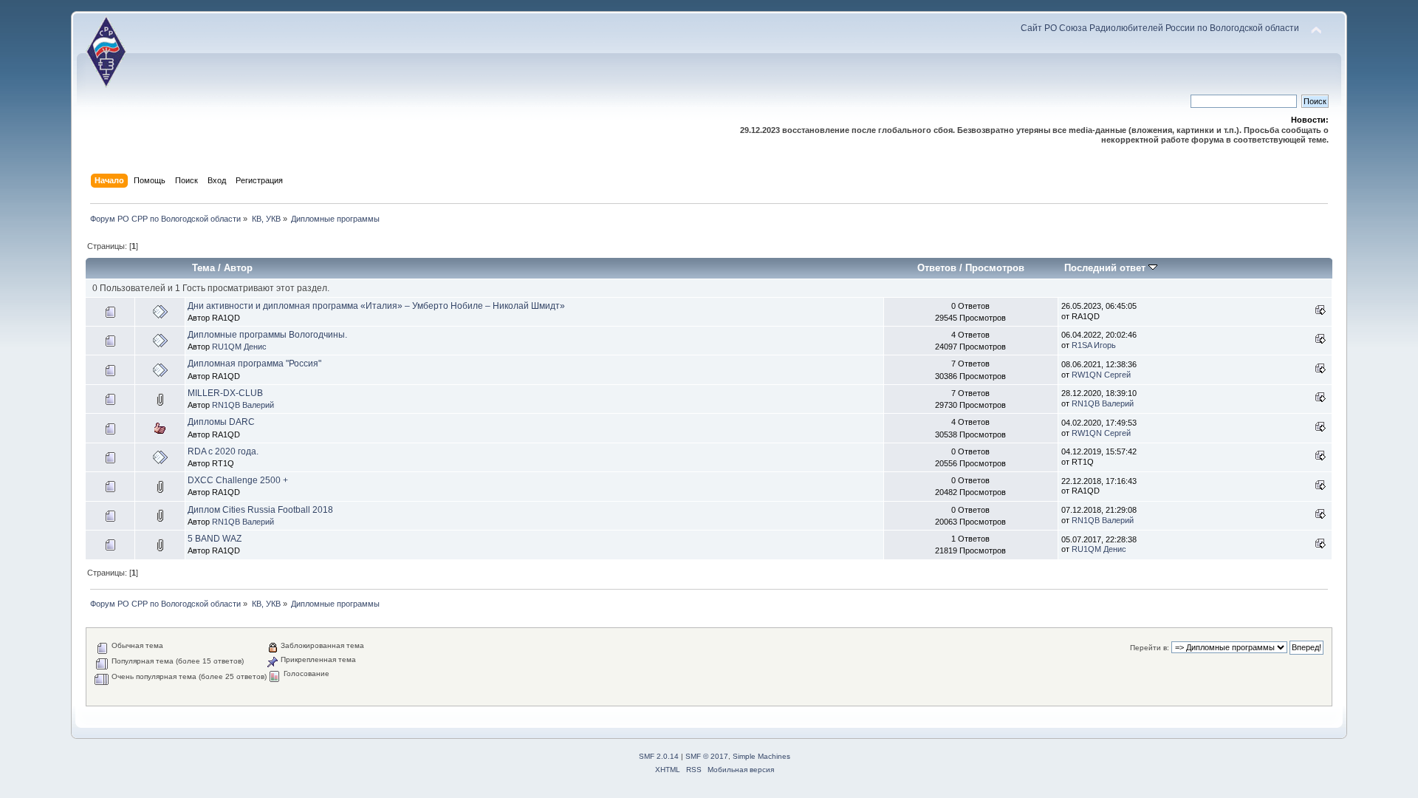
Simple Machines (761, 756)
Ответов (936, 267)
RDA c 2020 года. (223, 451)
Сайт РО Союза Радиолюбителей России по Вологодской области (1160, 28)
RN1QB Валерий (243, 404)
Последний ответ (1106, 267)
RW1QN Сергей (1101, 374)
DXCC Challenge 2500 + (238, 480)
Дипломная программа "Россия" (254, 363)
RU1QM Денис (239, 346)
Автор (238, 267)
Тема (203, 267)
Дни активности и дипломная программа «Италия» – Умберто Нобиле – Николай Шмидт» (376, 306)
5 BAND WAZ (215, 538)
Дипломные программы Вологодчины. (267, 335)
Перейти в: (1149, 648)
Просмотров (994, 267)
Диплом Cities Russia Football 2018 (260, 510)
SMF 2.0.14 (659, 756)
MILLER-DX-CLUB (225, 393)
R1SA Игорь (1094, 345)
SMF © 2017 (706, 756)
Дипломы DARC (221, 422)
